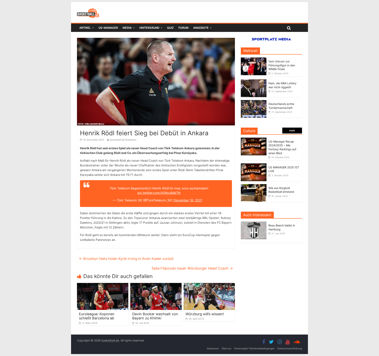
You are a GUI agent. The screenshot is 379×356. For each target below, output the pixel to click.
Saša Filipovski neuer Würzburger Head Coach (192, 268)
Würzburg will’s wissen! (205, 314)
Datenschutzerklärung (289, 348)
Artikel (85, 27)
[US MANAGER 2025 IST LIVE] (253, 165)
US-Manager (108, 27)
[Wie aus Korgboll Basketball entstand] (253, 186)
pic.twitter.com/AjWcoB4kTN (158, 193)
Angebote (201, 27)
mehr (292, 130)
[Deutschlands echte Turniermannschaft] (253, 102)
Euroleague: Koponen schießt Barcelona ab (96, 316)
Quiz (170, 27)
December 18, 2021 (188, 200)
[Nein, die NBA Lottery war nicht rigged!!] (253, 81)
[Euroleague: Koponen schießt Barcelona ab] (102, 285)
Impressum (213, 348)
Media (127, 27)
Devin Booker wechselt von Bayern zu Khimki (155, 316)
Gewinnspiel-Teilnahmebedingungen (254, 348)
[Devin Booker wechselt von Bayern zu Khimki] (156, 285)
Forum (183, 27)
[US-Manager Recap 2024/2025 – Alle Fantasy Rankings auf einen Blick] (253, 139)
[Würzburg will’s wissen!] (209, 285)
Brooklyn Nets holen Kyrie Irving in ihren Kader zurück (126, 259)
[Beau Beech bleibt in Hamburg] (254, 223)
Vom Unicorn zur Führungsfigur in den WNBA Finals (281, 65)
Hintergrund (149, 27)
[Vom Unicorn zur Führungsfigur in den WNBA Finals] (253, 59)
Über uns (226, 348)
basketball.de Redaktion (123, 139)
